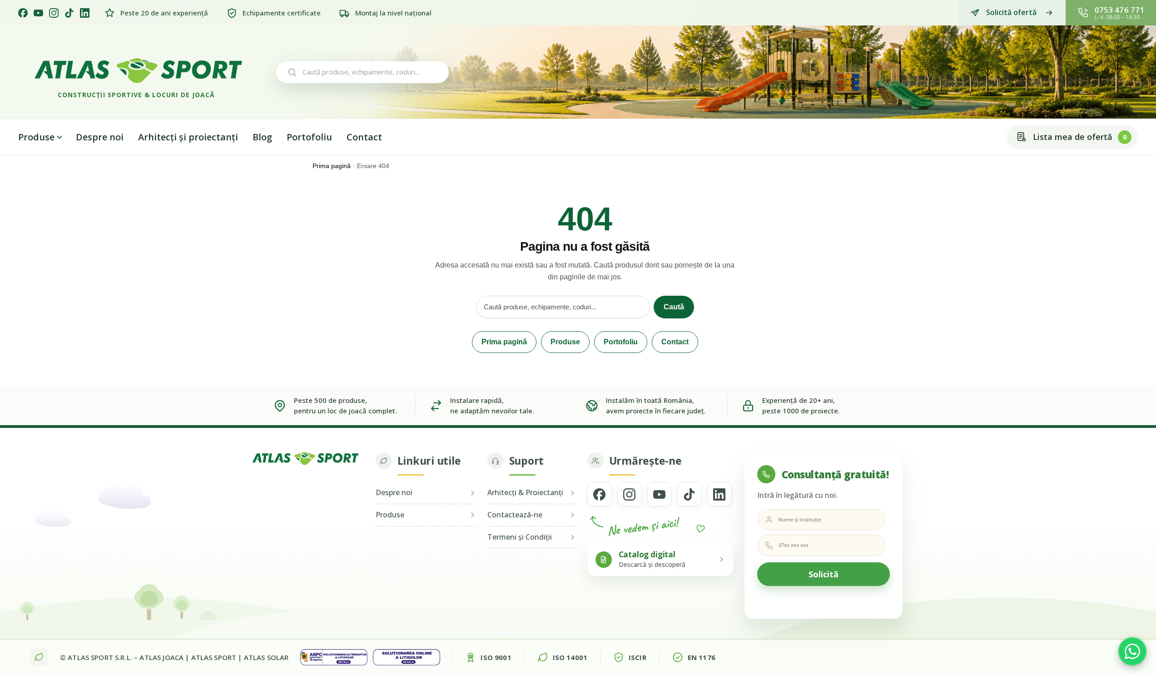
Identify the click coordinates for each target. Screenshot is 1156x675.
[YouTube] (38, 13)
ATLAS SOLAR (266, 657)
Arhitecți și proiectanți (188, 137)
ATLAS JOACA (161, 657)
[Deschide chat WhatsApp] (1132, 651)
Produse (36, 137)
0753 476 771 (1119, 10)
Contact (364, 137)
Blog (262, 137)
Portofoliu (309, 137)
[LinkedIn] (84, 13)
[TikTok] (69, 13)
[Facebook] (23, 13)
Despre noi (100, 137)
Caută (674, 307)
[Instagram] (54, 13)
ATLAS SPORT (214, 657)
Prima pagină (332, 166)
